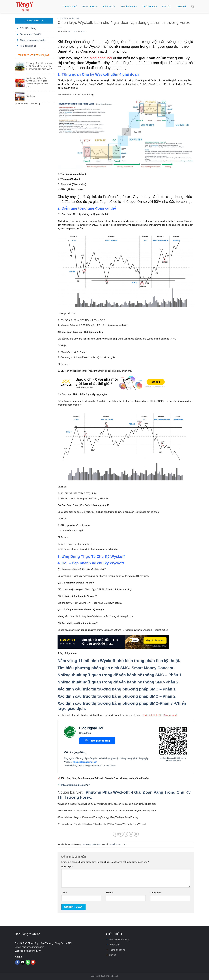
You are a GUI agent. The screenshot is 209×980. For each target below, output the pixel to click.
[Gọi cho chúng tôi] (28, 962)
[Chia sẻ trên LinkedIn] (136, 834)
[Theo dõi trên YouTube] (33, 962)
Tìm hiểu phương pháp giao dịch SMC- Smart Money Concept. (116, 668)
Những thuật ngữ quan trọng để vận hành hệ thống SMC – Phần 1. (120, 675)
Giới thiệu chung (28, 28)
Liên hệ (181, 6)
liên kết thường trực (118, 844)
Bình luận (67, 867)
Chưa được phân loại (68, 18)
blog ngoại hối (101, 58)
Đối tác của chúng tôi (30, 34)
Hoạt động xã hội (28, 45)
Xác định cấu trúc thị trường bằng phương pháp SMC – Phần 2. (117, 696)
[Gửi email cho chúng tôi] (22, 962)
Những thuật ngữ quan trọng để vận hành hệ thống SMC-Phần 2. (118, 682)
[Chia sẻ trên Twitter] (120, 834)
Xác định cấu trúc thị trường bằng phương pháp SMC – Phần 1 (116, 689)
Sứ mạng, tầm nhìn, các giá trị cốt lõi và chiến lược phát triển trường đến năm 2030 (39, 66)
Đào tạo (108, 6)
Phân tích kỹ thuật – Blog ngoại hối (160, 715)
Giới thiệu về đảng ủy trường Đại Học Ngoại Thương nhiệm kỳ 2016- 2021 (37, 82)
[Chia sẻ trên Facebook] (115, 834)
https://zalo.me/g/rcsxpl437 (75, 785)
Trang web (155, 892)
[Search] (192, 6)
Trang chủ (70, 6)
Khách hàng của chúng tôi (32, 40)
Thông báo (149, 6)
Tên (64, 892)
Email (109, 892)
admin (83, 31)
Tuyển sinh (128, 6)
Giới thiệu (88, 6)
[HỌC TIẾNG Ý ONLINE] (36, 6)
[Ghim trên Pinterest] (131, 834)
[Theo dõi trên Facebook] (17, 962)
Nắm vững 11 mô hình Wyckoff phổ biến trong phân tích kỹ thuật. (119, 661)
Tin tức (167, 6)
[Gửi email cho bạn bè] (125, 834)
